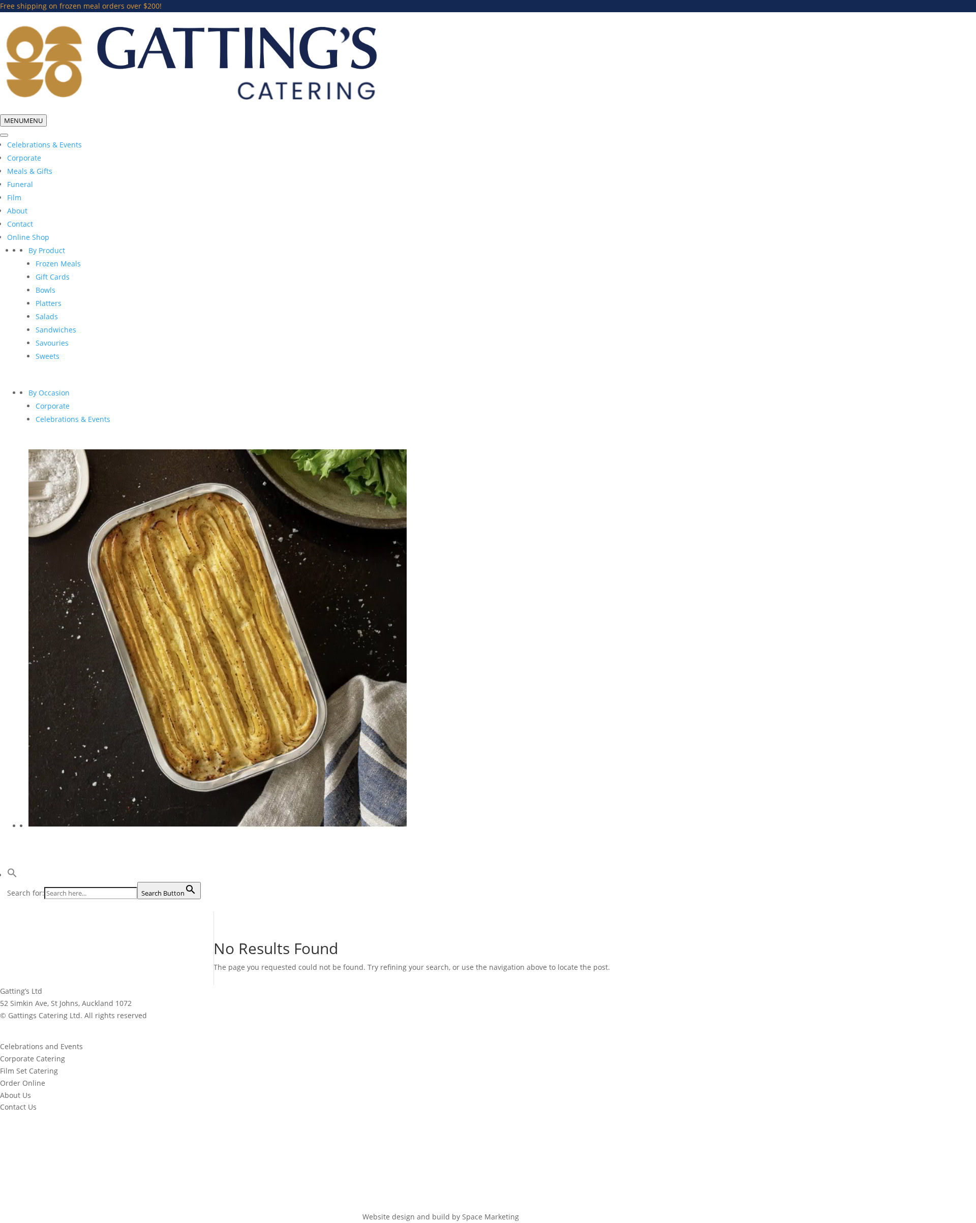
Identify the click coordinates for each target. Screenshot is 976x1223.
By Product (46, 250)
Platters (49, 303)
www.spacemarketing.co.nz (567, 1216)
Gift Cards (53, 277)
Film (14, 197)
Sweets (47, 356)
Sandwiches (56, 329)
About (17, 211)
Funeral (20, 184)
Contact (20, 224)
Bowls (45, 290)
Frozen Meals (58, 263)
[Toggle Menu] (4, 135)
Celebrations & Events (44, 144)
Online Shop (28, 237)
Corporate (24, 158)
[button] (12, 875)
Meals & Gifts (29, 171)
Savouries (52, 343)
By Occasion (49, 393)
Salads (47, 316)
